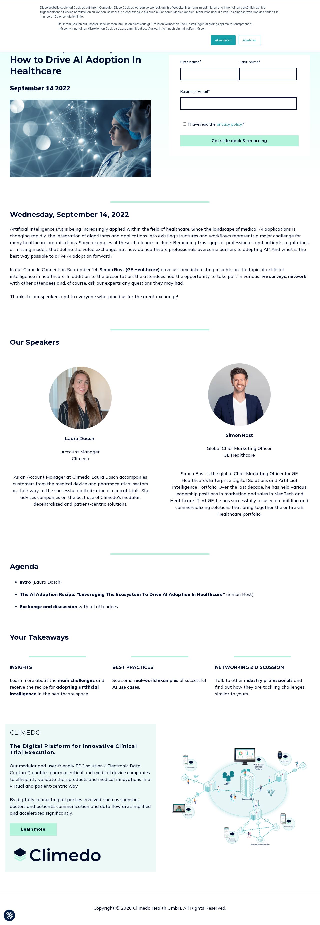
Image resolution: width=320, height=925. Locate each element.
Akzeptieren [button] (223, 40)
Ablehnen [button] (249, 40)
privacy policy (229, 124)
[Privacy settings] (9, 915)
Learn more (33, 829)
